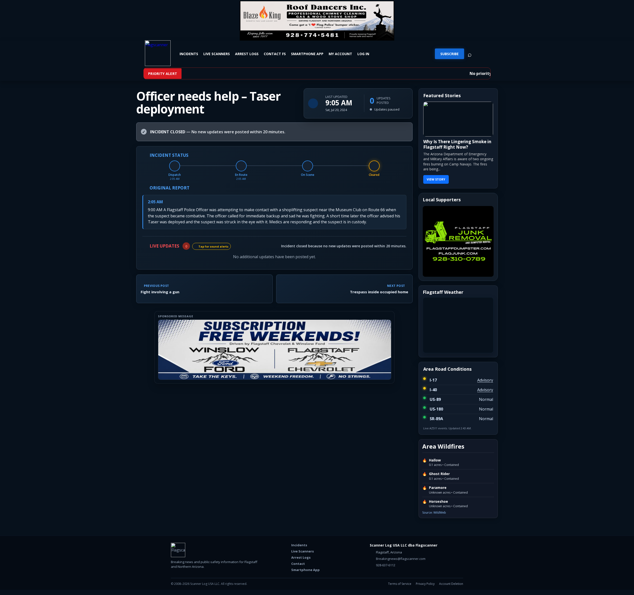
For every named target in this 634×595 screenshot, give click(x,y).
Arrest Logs (247, 53)
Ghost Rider (439, 474)
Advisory (485, 380)
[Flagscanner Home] (158, 53)
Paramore (438, 487)
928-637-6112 (385, 565)
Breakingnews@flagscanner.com (400, 558)
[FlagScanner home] (178, 550)
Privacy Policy (425, 584)
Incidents (189, 53)
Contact (298, 563)
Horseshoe (438, 501)
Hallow (435, 460)
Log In (363, 53)
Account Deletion (451, 584)
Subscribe (449, 53)
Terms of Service (399, 584)
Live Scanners (216, 53)
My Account (340, 53)
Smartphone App (307, 53)
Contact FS (275, 53)
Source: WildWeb (434, 512)
